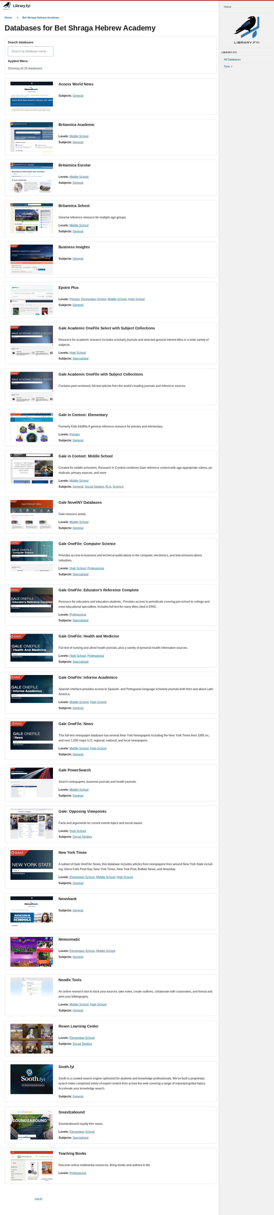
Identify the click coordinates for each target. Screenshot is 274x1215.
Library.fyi (21, 6)
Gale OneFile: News (76, 724)
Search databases (20, 42)
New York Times (73, 852)
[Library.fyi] (6, 5)
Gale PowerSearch (75, 770)
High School (136, 299)
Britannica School (74, 206)
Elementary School (93, 299)
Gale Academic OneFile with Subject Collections (101, 374)
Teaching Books (72, 1153)
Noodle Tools (70, 980)
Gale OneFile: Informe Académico (88, 677)
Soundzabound (72, 1112)
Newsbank (67, 899)
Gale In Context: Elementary (83, 415)
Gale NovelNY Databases (80, 502)
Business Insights (74, 247)
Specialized (80, 358)
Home (8, 17)
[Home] (247, 29)
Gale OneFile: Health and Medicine (89, 636)
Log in (38, 1198)
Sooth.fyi (66, 1067)
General (78, 95)
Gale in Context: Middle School (86, 456)
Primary (75, 299)
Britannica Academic (77, 125)
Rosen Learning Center (79, 1026)
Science (118, 486)
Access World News (76, 84)
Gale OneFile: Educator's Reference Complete (98, 590)
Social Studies (94, 486)
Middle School (79, 136)
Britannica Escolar (75, 165)
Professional (95, 568)
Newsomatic (69, 939)
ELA (108, 486)
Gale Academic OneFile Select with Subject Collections (107, 328)
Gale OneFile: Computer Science (87, 544)
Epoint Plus (69, 288)
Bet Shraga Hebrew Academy (40, 17)
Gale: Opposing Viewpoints (82, 811)
